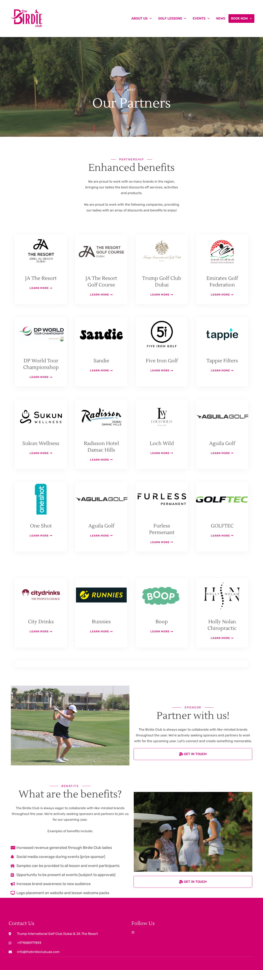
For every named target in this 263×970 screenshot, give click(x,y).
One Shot (41, 526)
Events (199, 18)
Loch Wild (162, 443)
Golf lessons (170, 18)
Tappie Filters (222, 361)
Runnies (101, 622)
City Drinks (41, 622)
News (220, 18)
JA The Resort (41, 278)
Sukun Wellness (40, 443)
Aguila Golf (222, 443)
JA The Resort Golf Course (101, 281)
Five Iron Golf (162, 361)
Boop (162, 622)
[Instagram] (133, 932)
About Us (139, 18)
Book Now (239, 18)
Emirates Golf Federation (222, 281)
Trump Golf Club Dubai (161, 281)
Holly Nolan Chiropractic (222, 625)
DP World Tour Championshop (41, 364)
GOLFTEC (222, 526)
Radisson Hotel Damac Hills (101, 446)
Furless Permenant (161, 529)
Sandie (101, 361)
